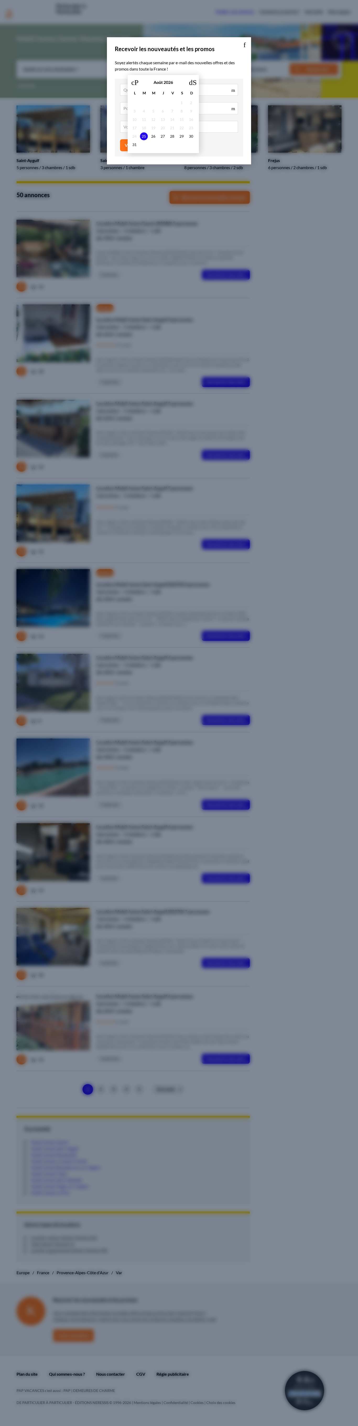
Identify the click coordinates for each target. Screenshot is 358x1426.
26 (153, 136)
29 (182, 136)
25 (144, 136)
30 (191, 136)
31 (134, 144)
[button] (244, 44)
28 (172, 136)
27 (163, 136)
